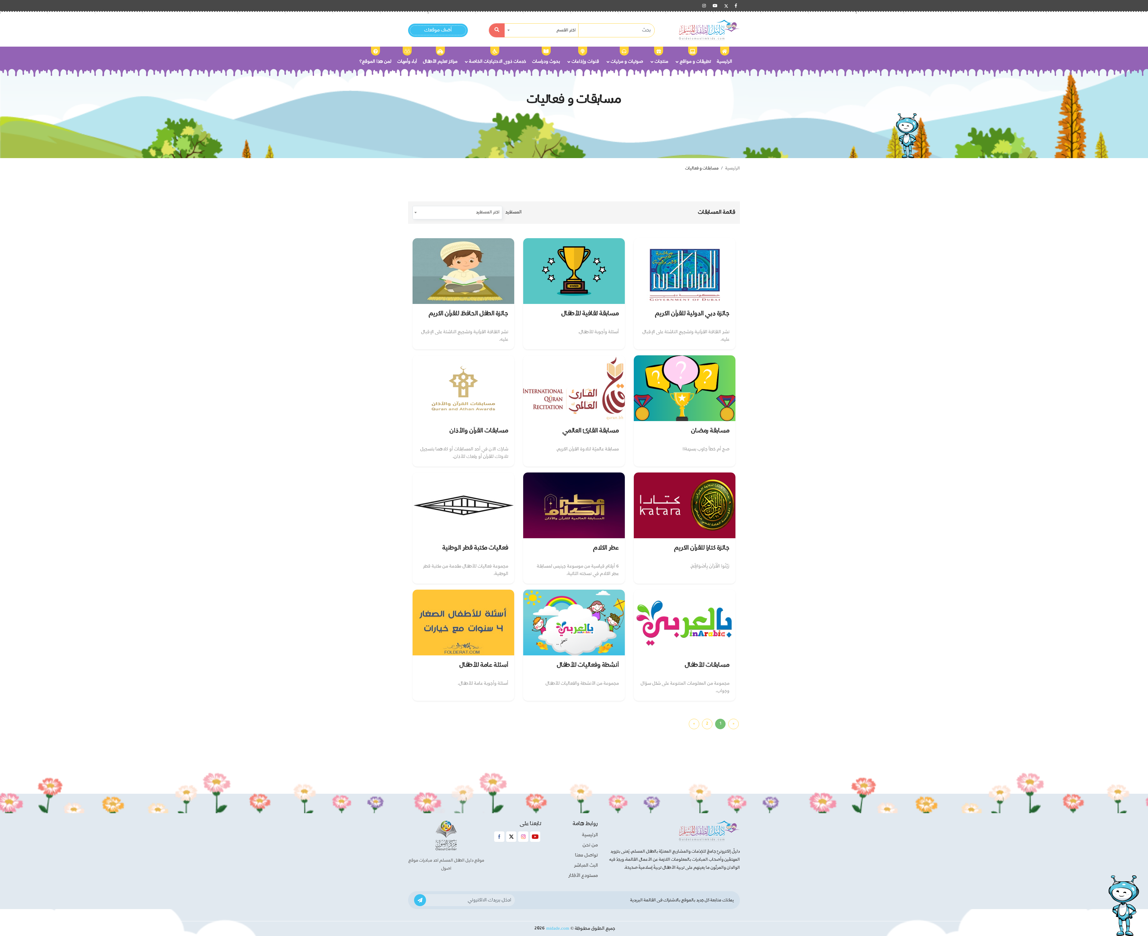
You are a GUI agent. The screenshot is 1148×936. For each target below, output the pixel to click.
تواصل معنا (586, 855)
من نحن (590, 845)
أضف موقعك (438, 30)
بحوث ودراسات (546, 61)
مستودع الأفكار (583, 875)
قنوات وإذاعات (585, 61)
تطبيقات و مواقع (695, 61)
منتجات (661, 61)
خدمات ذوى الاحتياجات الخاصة (497, 61)
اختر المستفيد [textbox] (488, 212)
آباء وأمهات (407, 61)
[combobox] (542, 30)
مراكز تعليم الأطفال (440, 61)
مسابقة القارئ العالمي (591, 431)
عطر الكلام (606, 548)
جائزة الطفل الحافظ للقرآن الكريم (468, 314)
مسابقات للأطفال (707, 665)
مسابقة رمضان (710, 431)
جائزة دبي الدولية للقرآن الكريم (692, 314)
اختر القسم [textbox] (566, 30)
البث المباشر (586, 865)
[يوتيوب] (715, 6)
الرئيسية (724, 61)
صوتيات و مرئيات (627, 61)
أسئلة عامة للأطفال (483, 665)
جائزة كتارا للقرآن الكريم (701, 548)
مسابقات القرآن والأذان (479, 431)
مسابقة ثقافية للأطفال (590, 314)
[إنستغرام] (704, 6)
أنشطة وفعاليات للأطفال (588, 665)
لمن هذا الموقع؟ (375, 61)
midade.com (557, 928)
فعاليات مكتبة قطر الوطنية (475, 548)
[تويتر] (726, 6)
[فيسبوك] (736, 6)
